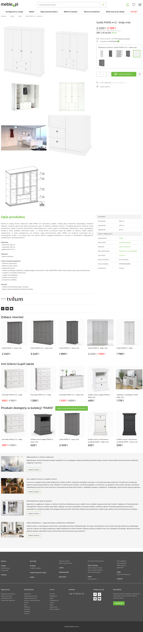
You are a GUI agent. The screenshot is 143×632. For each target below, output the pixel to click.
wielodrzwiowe (125, 242)
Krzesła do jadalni (35, 568)
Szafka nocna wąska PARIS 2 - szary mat (42, 440)
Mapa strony (53, 607)
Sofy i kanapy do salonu (95, 568)
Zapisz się (118, 603)
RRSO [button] (114, 33)
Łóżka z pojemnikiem (65, 563)
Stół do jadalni (92, 579)
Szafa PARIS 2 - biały (125, 348)
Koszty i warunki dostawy (32, 600)
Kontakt (52, 594)
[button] (139, 74)
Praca (51, 598)
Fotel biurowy (5, 568)
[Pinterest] (95, 598)
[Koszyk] (140, 4)
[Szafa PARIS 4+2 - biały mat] (136, 53)
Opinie (52, 602)
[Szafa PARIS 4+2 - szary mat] (101, 63)
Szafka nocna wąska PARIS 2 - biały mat (99, 396)
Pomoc (26, 602)
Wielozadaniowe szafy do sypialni (39, 501)
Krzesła (32, 566)
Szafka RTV (120, 567)
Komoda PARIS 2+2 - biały (12, 395)
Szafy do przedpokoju (123, 574)
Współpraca (53, 596)
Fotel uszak (4, 570)
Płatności (27, 607)
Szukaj (103, 4)
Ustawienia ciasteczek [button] (8, 600)
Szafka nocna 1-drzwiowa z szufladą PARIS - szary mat (127, 440)
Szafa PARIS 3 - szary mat (12, 348)
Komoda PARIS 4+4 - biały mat (71, 395)
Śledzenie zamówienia (8, 594)
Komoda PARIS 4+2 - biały (41, 395)
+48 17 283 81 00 (76, 594)
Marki (51, 605)
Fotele (3, 566)
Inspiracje (27, 611)
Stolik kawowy (121, 565)
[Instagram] (99, 594)
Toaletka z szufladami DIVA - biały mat (128, 396)
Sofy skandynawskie (94, 572)
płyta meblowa (124, 247)
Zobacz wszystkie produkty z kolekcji (71, 408)
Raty (25, 605)
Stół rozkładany (121, 561)
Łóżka (32, 577)
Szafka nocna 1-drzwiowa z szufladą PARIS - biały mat (98, 440)
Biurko (3, 561)
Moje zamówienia (6, 596)
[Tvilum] (14, 299)
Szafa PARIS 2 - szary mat (69, 348)
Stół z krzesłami (121, 563)
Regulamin (27, 594)
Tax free (26, 613)
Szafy (121, 238)
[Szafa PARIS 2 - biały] (101, 53)
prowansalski (132, 251)
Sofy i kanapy (93, 565)
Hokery (3, 575)
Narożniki (62, 577)
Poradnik (27, 609)
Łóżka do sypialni (64, 561)
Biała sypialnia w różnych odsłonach (40, 457)
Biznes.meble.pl (54, 609)
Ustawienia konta (6, 598)
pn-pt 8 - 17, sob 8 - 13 (112, 82)
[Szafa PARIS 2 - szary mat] (110, 53)
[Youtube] (99, 598)
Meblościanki (64, 572)
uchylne (122, 255)
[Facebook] (95, 594)
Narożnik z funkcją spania (96, 561)
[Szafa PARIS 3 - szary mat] (128, 53)
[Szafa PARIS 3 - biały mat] (119, 53)
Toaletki (120, 579)
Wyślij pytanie (105, 86)
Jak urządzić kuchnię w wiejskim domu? (42, 479)
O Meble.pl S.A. (54, 600)
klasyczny (122, 251)
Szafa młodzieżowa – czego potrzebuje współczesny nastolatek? (51, 523)
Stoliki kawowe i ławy (38, 572)
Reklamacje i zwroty (30, 598)
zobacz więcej (33, 470)
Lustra (61, 568)
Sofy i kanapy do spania (95, 570)
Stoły (90, 577)
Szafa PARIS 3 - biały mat (97, 348)
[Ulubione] (133, 4)
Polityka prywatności (30, 596)
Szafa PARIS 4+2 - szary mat (41, 348)
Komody (33, 561)
